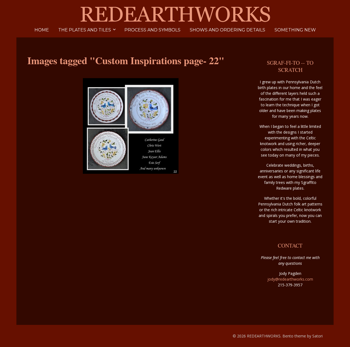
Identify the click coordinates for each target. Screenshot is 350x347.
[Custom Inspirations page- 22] (131, 126)
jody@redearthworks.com (290, 279)
